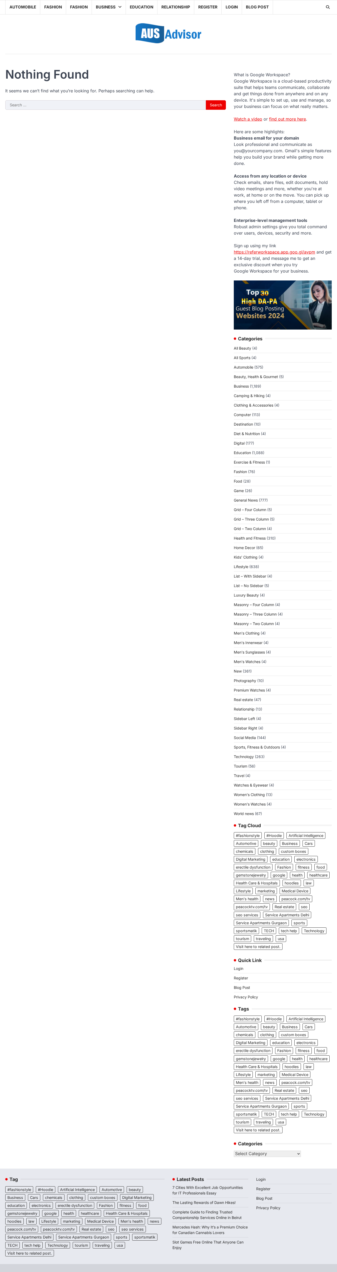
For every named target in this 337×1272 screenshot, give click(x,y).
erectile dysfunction (253, 867)
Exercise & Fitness (249, 462)
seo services (247, 915)
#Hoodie (274, 835)
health (297, 875)
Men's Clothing (247, 633)
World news (244, 813)
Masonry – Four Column (254, 604)
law (309, 883)
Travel (239, 775)
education (281, 859)
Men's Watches (247, 661)
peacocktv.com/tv (252, 906)
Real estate (243, 699)
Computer (242, 414)
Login (232, 6)
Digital (239, 443)
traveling (263, 938)
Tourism (240, 766)
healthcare (318, 875)
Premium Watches (249, 690)
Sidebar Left (244, 718)
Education (141, 6)
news (270, 899)
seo (304, 906)
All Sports (242, 357)
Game (239, 490)
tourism (242, 938)
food (320, 867)
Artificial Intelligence (306, 835)
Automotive (246, 843)
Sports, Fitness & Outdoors (257, 747)
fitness (304, 867)
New (238, 671)
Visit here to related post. (258, 946)
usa (281, 938)
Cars (309, 843)
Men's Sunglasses (249, 652)
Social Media (245, 737)
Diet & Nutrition (247, 433)
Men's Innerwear (248, 642)
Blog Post (257, 6)
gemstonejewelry (251, 875)
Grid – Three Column (251, 519)
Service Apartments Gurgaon (261, 923)
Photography (245, 680)
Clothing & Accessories (253, 405)
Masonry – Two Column (254, 623)
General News (246, 500)
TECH (269, 930)
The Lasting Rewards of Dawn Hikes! (204, 1202)
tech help (289, 930)
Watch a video (248, 119)
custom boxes (293, 851)
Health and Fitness (250, 538)
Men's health (247, 899)
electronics (306, 859)
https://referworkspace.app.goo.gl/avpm (274, 252)
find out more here (287, 119)
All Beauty (242, 348)
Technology (244, 756)
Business (106, 6)
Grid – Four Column (250, 509)
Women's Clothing (249, 794)
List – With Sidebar (250, 576)
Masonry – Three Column (255, 614)
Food (238, 481)
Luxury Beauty (246, 595)
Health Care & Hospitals (257, 883)
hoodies (292, 883)
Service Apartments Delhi (287, 915)
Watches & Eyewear (251, 785)
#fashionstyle (248, 835)
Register (207, 6)
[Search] (328, 7)
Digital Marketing (250, 859)
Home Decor (244, 547)
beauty (269, 843)
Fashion (53, 6)
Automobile (22, 6)
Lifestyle (241, 566)
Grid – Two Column (250, 528)
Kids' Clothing (245, 557)
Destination (243, 424)
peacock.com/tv (295, 899)
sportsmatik (246, 930)
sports (299, 923)
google (279, 875)
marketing (266, 891)
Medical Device (295, 891)
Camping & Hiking (249, 395)
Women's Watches (250, 804)
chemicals (244, 851)
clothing (267, 851)
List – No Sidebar (248, 585)
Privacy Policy (246, 997)
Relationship (175, 6)
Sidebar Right (245, 728)
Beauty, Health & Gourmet (256, 376)
